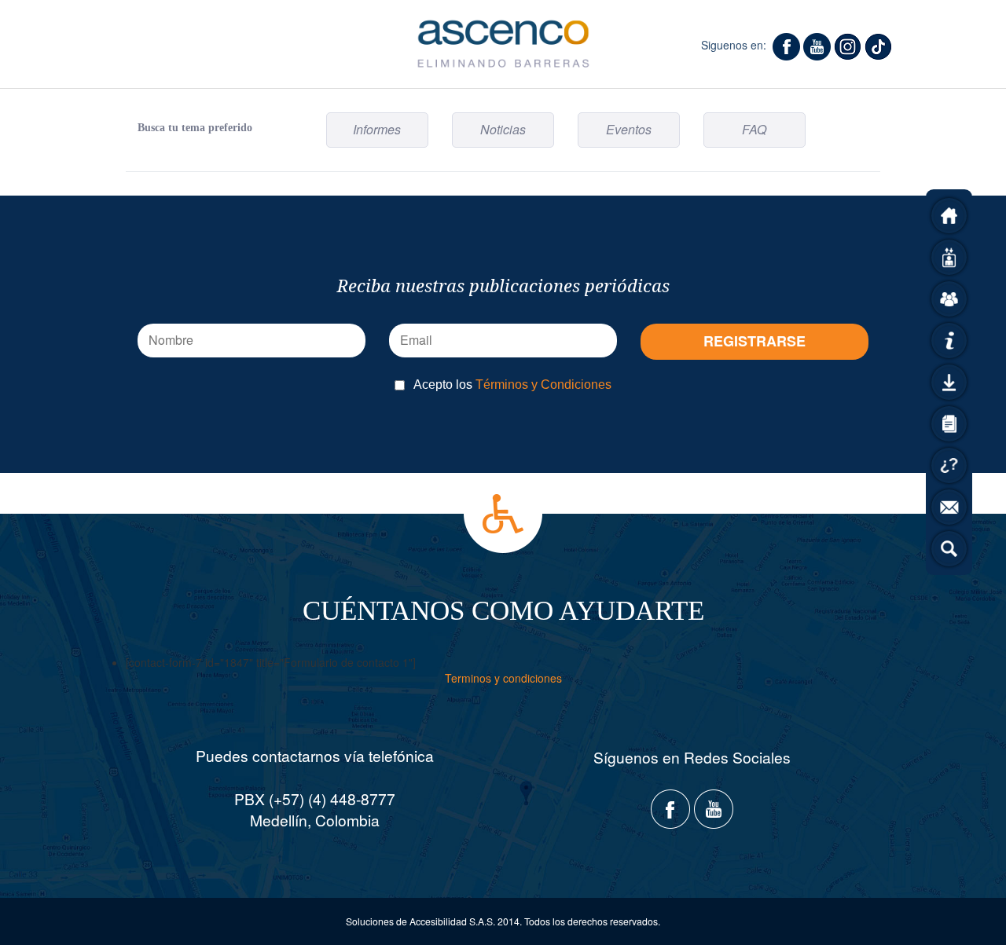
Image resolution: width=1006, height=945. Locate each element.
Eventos (629, 129)
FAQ (754, 129)
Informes (377, 129)
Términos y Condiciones (543, 384)
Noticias (503, 129)
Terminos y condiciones (503, 678)
